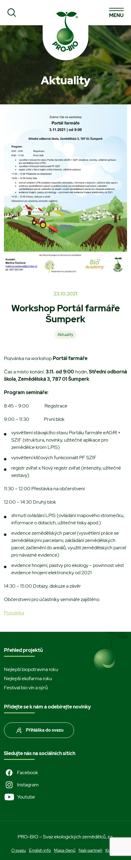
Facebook (27, 772)
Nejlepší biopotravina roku (31, 669)
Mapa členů (65, 850)
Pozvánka (14, 613)
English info (40, 850)
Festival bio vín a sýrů (26, 687)
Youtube (26, 797)
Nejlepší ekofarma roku (28, 678)
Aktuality (65, 334)
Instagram (28, 784)
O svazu (18, 850)
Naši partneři (90, 850)
